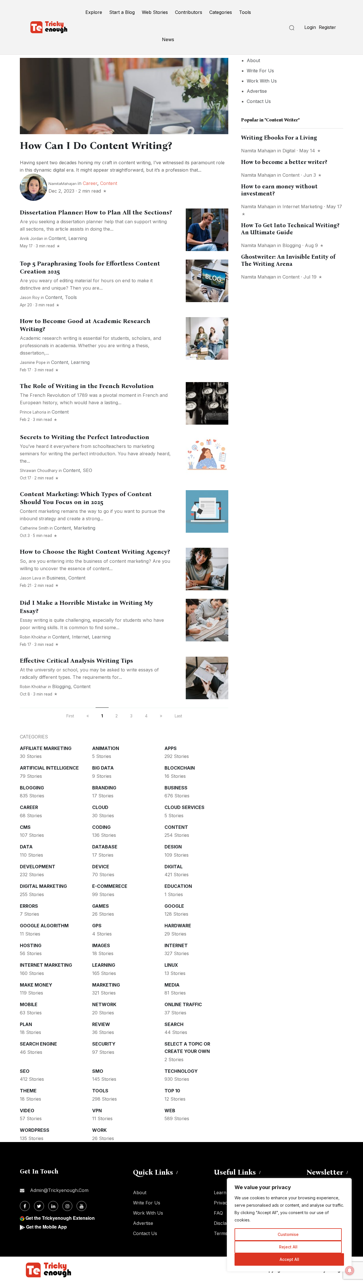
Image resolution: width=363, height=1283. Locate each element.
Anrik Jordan (31, 238)
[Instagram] (67, 1206)
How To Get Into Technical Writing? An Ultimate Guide (290, 229)
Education (178, 886)
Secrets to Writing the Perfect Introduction (84, 437)
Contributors (188, 12)
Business (56, 578)
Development (37, 866)
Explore (93, 12)
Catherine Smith (34, 528)
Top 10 (172, 1091)
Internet (80, 637)
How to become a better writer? (284, 162)
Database (104, 847)
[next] (161, 715)
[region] (289, 1225)
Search (173, 1024)
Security (103, 1044)
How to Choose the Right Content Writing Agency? (95, 551)
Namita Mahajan (258, 150)
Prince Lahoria (33, 412)
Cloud (100, 807)
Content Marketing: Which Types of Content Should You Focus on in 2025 (86, 498)
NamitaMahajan (62, 183)
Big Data (103, 768)
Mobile (28, 1004)
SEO (87, 470)
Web (169, 1110)
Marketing (84, 528)
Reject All (288, 1246)
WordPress (34, 1130)
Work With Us (262, 81)
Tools (245, 12)
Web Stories (155, 12)
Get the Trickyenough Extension (60, 1218)
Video (27, 1110)
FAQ (218, 1213)
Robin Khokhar (33, 637)
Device (100, 866)
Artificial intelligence (49, 768)
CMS (25, 827)
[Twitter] (39, 1206)
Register (327, 27)
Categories (220, 12)
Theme (28, 1091)
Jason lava (30, 578)
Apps (170, 748)
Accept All (289, 1259)
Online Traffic (183, 1004)
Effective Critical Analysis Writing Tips (76, 660)
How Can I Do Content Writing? (96, 145)
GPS (97, 925)
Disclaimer (225, 1223)
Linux (171, 965)
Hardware (177, 925)
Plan (26, 1024)
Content (108, 183)
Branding (104, 788)
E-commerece (109, 886)
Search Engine (38, 1044)
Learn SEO (225, 1192)
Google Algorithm (44, 925)
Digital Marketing (43, 886)
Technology (181, 1071)
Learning (77, 238)
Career (90, 183)
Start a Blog (122, 12)
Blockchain (179, 768)
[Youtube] (81, 1206)
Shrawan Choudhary (39, 470)
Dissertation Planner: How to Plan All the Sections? (96, 212)
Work (99, 1130)
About (253, 60)
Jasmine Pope (33, 362)
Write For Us (260, 70)
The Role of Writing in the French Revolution (87, 386)
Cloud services (184, 807)
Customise (288, 1234)
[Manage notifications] (349, 1270)
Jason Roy (30, 297)
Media (172, 985)
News (168, 39)
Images (101, 945)
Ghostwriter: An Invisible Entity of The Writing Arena (288, 260)
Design (173, 847)
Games (100, 906)
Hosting (30, 945)
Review (101, 1024)
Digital (173, 866)
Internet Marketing (46, 965)
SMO (97, 1071)
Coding (101, 827)
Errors (29, 906)
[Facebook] (25, 1206)
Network (104, 1004)
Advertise (257, 91)
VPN (97, 1110)
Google (174, 906)
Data (26, 847)
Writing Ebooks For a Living (279, 137)
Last (178, 715)
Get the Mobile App (46, 1226)
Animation (105, 748)
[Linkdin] (53, 1206)
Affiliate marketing (45, 748)
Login (310, 27)
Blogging (61, 686)
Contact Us (259, 101)
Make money (36, 985)
